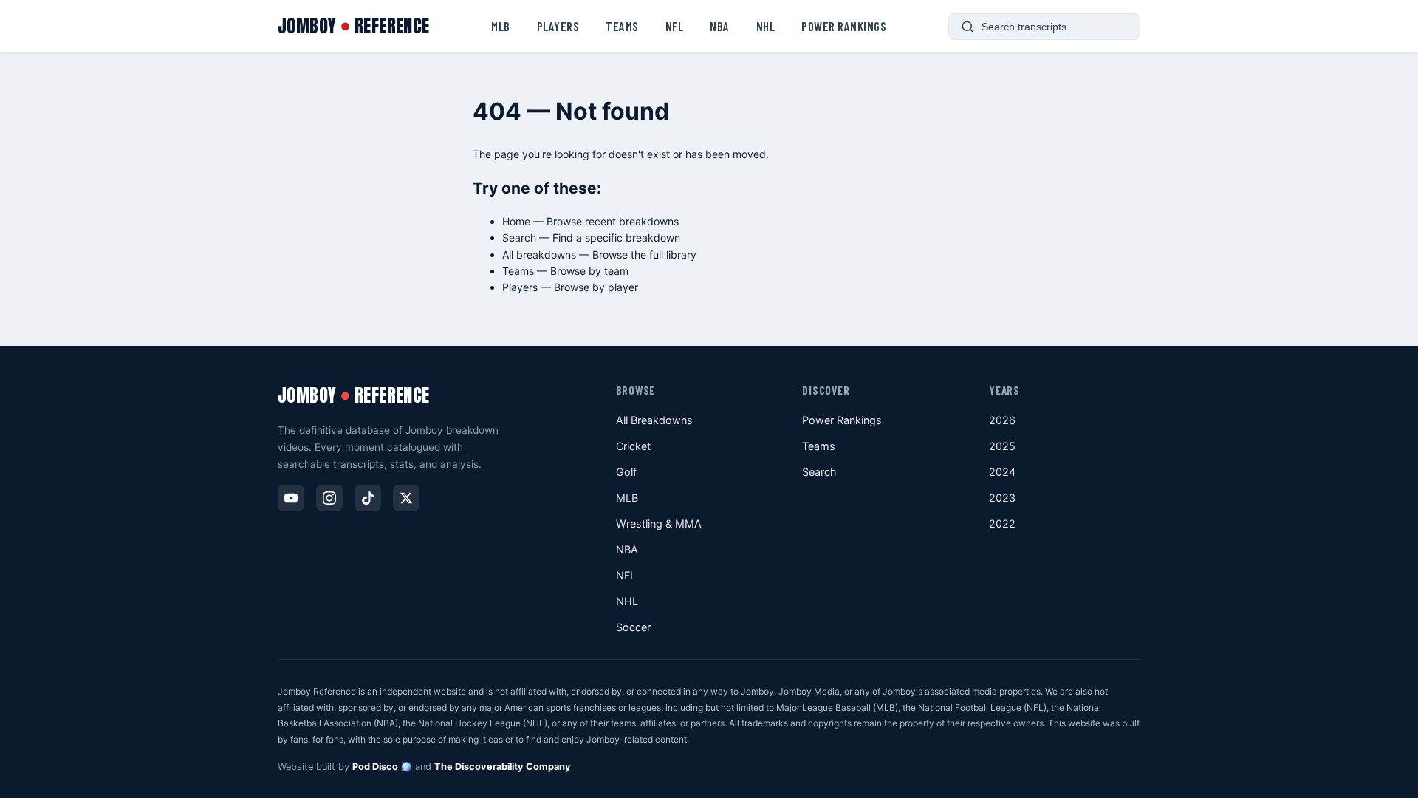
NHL (765, 25)
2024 (1002, 472)
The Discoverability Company (502, 766)
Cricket (633, 446)
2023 (1002, 497)
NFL (674, 25)
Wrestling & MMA (659, 523)
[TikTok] (367, 498)
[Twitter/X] (406, 498)
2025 (1002, 446)
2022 (1002, 523)
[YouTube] (291, 498)
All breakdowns (539, 254)
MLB (500, 25)
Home (516, 221)
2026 (1002, 420)
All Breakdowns (654, 420)
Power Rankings (843, 25)
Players (558, 25)
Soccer (633, 627)
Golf (626, 472)
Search (519, 237)
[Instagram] (329, 498)
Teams (622, 25)
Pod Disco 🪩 (382, 766)
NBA (720, 25)
